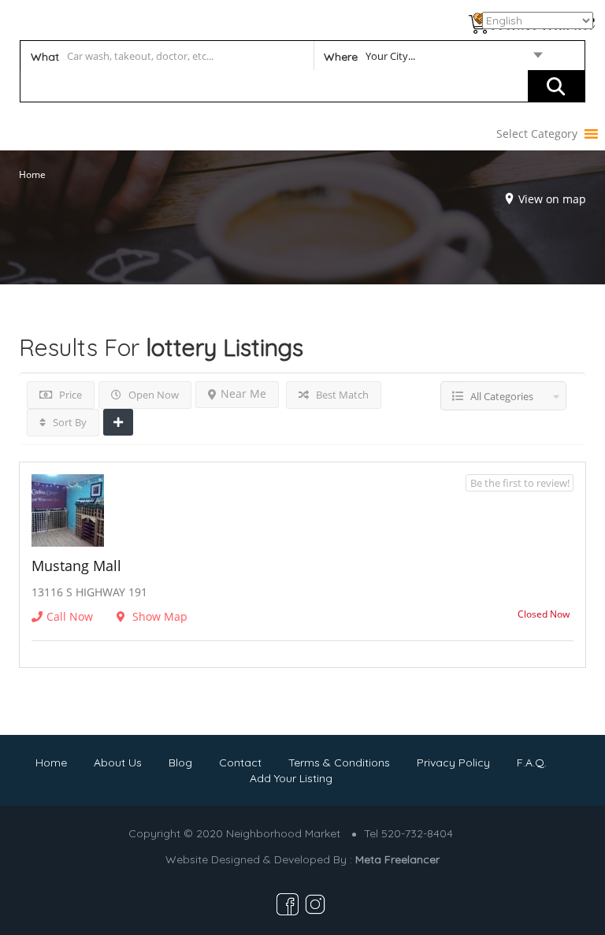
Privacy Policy (453, 762)
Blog (180, 762)
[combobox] (432, 59)
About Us (118, 762)
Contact (240, 762)
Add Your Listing (291, 778)
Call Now (69, 616)
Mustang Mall (76, 565)
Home (32, 174)
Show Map (158, 616)
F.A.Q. (532, 762)
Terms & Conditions (339, 762)
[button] (536, 134)
